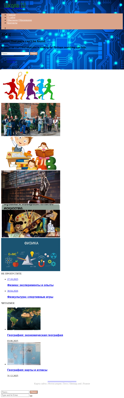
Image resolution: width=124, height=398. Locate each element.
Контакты (12, 23)
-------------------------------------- (62, 381)
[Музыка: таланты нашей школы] (62, 120)
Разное (86, 383)
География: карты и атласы (27, 369)
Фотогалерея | (55, 383)
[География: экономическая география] (65, 319)
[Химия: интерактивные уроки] (62, 153)
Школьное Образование (19, 20)
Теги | (66, 383)
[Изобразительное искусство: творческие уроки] (62, 221)
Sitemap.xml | (76, 383)
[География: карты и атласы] (65, 354)
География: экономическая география (35, 335)
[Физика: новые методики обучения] (62, 255)
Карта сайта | (41, 383)
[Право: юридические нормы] (62, 187)
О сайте (11, 17)
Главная (11, 14)
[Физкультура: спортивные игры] (62, 86)
